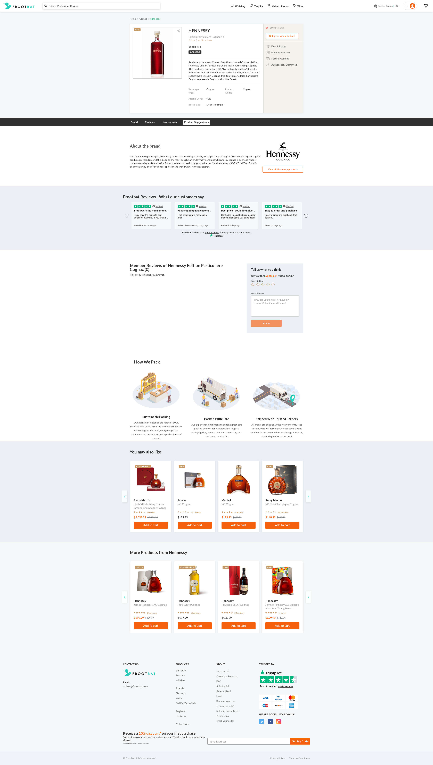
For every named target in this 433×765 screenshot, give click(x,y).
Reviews (150, 122)
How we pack (169, 122)
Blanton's (181, 693)
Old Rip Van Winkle (186, 703)
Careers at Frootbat (227, 676)
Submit (266, 323)
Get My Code (300, 741)
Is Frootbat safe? (225, 706)
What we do (222, 671)
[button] (216, 6)
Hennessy (155, 18)
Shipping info (223, 686)
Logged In (271, 275)
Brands (180, 688)
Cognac (143, 18)
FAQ (218, 681)
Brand (134, 122)
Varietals (181, 670)
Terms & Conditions (299, 758)
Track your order (225, 720)
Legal (219, 696)
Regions (180, 711)
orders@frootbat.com (135, 686)
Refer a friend (223, 691)
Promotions (222, 715)
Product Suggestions (196, 122)
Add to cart (150, 525)
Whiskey (180, 680)
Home (133, 18)
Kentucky (181, 716)
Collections (182, 724)
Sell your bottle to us (227, 710)
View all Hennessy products (283, 169)
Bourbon (180, 675)
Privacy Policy (277, 758)
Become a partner (225, 701)
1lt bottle (195, 52)
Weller (179, 698)
